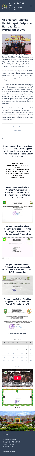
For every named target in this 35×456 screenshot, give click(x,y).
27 (17, 361)
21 (22, 357)
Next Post (17, 130)
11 (8, 353)
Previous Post (17, 127)
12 (13, 353)
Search (4, 139)
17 (4, 357)
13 (17, 353)
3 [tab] (19, 407)
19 (13, 357)
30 (31, 361)
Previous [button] (4, 397)
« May (15, 366)
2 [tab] (17, 407)
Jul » (20, 366)
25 (8, 361)
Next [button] (30, 397)
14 (22, 353)
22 (26, 357)
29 (26, 361)
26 (13, 361)
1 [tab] (15, 407)
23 (31, 357)
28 (22, 361)
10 (4, 353)
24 (4, 361)
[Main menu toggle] (31, 6)
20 (17, 357)
